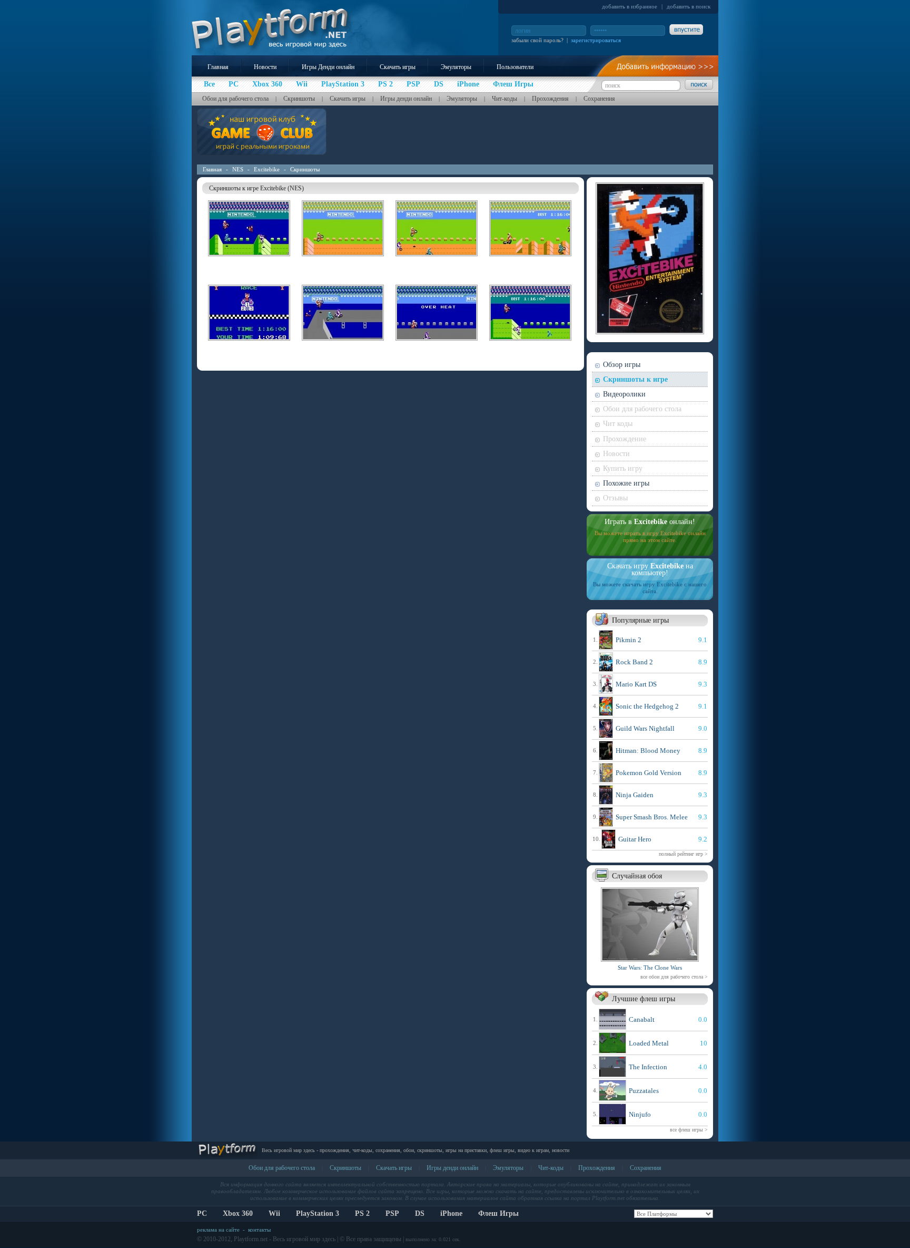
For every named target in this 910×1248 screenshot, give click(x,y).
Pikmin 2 (628, 640)
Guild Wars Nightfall (645, 728)
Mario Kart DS (636, 684)
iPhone (451, 1213)
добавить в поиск (688, 6)
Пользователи (515, 67)
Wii (274, 1213)
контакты (259, 1229)
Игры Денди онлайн (328, 67)
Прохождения (550, 98)
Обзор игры (621, 365)
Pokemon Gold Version (648, 773)
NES (237, 169)
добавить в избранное (629, 6)
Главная (218, 67)
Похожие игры (626, 483)
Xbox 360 (238, 1213)
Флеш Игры (498, 1213)
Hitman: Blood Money (648, 750)
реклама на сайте (218, 1229)
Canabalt (642, 1019)
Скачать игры (398, 67)
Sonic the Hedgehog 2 (647, 706)
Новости (265, 67)
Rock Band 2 (634, 662)
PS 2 (362, 1213)
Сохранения (599, 98)
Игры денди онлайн (406, 98)
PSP (392, 1213)
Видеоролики (624, 394)
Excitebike (267, 169)
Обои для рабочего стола (235, 98)
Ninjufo (640, 1114)
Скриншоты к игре (635, 379)
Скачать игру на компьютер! (650, 569)
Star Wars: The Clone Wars (650, 967)
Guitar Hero (634, 839)
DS (419, 1213)
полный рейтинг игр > (683, 854)
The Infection (648, 1067)
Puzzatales (644, 1091)
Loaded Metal (649, 1043)
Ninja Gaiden (635, 795)
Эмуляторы (456, 67)
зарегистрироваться (596, 40)
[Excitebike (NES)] (249, 258)
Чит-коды (504, 98)
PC (202, 1213)
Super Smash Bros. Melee (652, 817)
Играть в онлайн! (650, 522)
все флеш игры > (689, 1130)
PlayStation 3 (317, 1213)
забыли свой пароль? (537, 40)
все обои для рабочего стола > (674, 977)
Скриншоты (299, 98)
